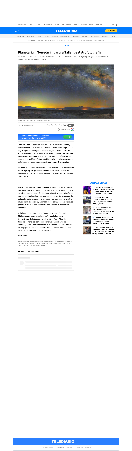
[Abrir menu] (16, 30)
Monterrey (48, 25)
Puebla (76, 25)
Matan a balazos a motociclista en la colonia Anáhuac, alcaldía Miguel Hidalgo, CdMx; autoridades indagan (102, 201)
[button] (66, 129)
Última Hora (20, 36)
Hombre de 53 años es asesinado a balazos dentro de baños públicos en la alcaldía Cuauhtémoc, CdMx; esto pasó (103, 221)
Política (46, 36)
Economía (105, 36)
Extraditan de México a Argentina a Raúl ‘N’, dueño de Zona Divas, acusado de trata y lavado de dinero (103, 230)
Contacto (88, 447)
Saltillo (84, 25)
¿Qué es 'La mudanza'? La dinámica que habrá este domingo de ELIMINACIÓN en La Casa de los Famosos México (103, 191)
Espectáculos (64, 36)
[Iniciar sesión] (116, 25)
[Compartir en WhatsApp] (48, 125)
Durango (98, 25)
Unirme (66, 137)
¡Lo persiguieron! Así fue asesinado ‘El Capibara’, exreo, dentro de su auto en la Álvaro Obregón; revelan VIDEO (103, 211)
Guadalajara (59, 25)
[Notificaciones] (113, 25)
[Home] (66, 31)
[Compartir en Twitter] (56, 125)
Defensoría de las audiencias (74, 447)
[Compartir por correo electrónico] (64, 125)
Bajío (91, 25)
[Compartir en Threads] (60, 125)
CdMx (40, 25)
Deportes (85, 36)
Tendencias (75, 36)
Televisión (54, 36)
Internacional (95, 36)
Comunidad (30, 36)
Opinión (113, 36)
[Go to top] (116, 441)
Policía (39, 36)
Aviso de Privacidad (48, 447)
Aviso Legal (60, 447)
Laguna (69, 25)
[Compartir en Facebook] (52, 125)
